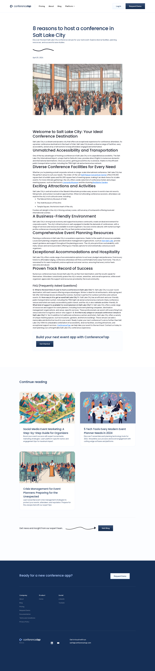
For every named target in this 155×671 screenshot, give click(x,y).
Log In (118, 6)
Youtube (62, 603)
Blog (59, 6)
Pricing (42, 6)
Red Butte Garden (100, 182)
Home (41, 599)
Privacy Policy (24, 622)
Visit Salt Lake (107, 241)
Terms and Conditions (27, 618)
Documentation (25, 614)
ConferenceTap (63, 325)
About (51, 6)
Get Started (45, 344)
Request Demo (135, 6)
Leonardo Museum (70, 182)
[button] (70, 6)
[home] (20, 6)
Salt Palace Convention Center (94, 175)
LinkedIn (61, 599)
